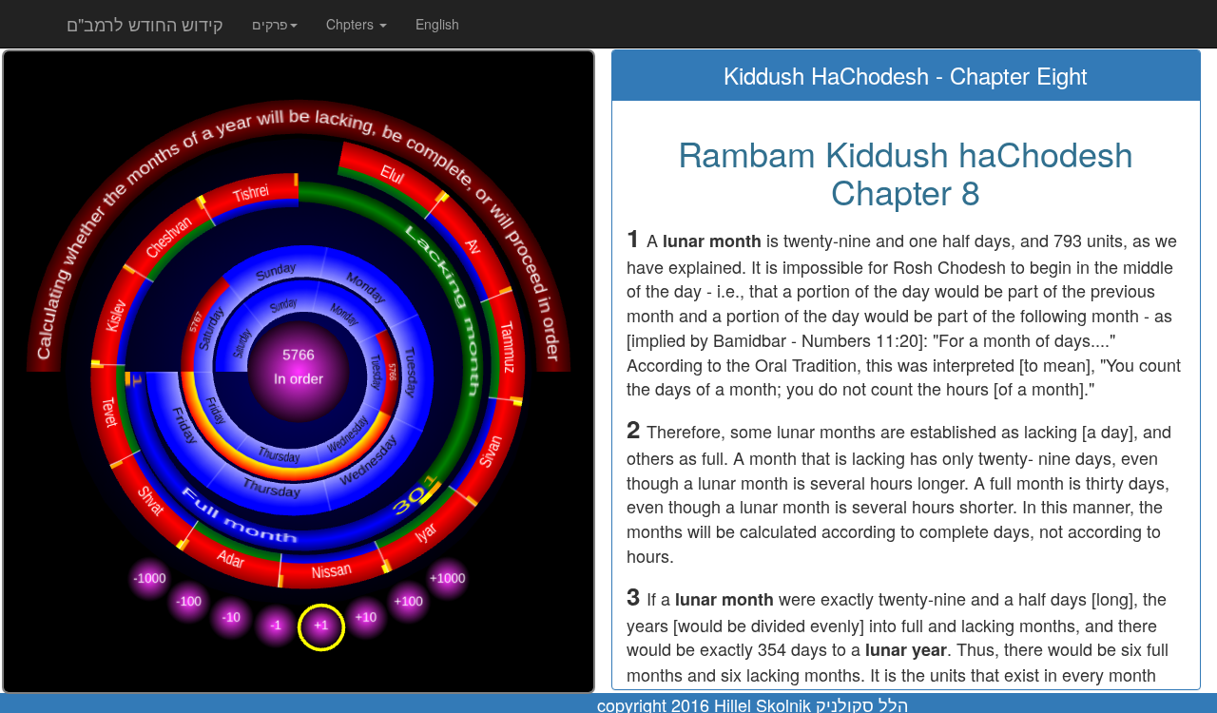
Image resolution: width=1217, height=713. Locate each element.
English (437, 23)
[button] (275, 24)
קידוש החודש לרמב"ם (145, 23)
